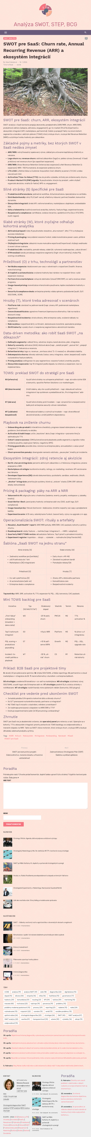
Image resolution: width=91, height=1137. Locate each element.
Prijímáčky (16, 1122)
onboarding (52, 736)
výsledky (67, 1019)
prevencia (48, 1004)
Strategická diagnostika (12, 1105)
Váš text (7, 780)
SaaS (71, 736)
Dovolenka (7, 1133)
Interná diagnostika (20, 972)
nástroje (35, 1004)
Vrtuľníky (6, 1120)
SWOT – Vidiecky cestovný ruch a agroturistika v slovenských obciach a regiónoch (42, 922)
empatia (31, 996)
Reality (21, 1120)
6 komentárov (25, 938)
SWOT (61, 1015)
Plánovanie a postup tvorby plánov (25, 960)
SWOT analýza (10, 38)
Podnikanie (25, 1122)
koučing (36, 1000)
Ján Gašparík (44, 1094)
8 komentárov (25, 926)
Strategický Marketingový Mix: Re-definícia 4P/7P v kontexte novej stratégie (41, 851)
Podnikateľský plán (11, 1128)
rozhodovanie (11, 1011)
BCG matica (25, 1108)
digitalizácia (70, 992)
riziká (73, 1008)
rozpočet (26, 1011)
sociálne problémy (64, 1011)
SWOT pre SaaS (12, 739)
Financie (6, 1125)
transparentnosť (40, 1019)
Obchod (26, 1131)
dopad (8, 996)
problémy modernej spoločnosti (17, 1008)
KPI (47, 1000)
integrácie (40, 736)
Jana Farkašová (11, 62)
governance (68, 996)
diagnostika (55, 992)
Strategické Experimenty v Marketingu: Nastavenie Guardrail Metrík (37, 888)
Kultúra (14, 1131)
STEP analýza (15, 1108)
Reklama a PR (23, 1117)
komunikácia (23, 1000)
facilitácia (54, 996)
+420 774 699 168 (10, 1097)
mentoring (69, 1000)
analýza (16, 992)
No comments (53, 1094)
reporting (50, 1008)
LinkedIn (6, 1099)
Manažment (7, 1122)
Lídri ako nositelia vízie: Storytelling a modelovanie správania (35, 900)
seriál (49, 1011)
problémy (61, 1004)
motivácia (22, 1004)
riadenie (62, 1008)
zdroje (78, 1019)
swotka (25, 1019)
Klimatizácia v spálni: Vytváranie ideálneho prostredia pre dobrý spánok (38, 935)
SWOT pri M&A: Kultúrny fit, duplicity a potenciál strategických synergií (38, 863)
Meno (5, 813)
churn (18, 736)
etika (42, 996)
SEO (15, 1117)
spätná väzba (11, 1015)
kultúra (57, 1000)
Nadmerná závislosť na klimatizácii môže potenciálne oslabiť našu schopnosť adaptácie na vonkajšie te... (48, 1053)
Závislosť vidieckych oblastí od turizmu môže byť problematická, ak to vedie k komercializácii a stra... (47, 1048)
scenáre (38, 1011)
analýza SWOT (30, 992)
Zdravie (22, 1125)
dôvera (19, 996)
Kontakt (7, 1111)
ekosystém (28, 736)
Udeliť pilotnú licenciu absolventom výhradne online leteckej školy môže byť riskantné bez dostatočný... (48, 1043)
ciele (43, 992)
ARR (12, 736)
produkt (62, 736)
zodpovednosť (11, 1023)
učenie (55, 1019)
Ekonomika (14, 1125)
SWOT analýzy (11, 1019)
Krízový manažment (20, 947)
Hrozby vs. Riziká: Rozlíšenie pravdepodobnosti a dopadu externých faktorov (40, 876)
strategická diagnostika (31, 1015)
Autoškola (14, 1120)
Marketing (6, 1131)
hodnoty (9, 1000)
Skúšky (20, 1131)
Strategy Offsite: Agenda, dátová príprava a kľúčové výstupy (35, 838)
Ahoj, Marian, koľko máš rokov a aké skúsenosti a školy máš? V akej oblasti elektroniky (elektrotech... (48, 1066)
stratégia (50, 1015)
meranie (9, 1004)
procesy (38, 1008)
